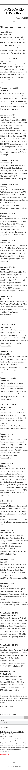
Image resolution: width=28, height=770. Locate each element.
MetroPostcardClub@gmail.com (13, 50)
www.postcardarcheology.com (11, 455)
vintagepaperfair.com (7, 551)
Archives (2, 720)
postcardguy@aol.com (19, 484)
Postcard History (14, 11)
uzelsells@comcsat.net (8, 634)
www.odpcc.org (12, 636)
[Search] (26, 717)
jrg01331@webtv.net (7, 578)
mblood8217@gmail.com (9, 687)
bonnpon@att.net (6, 490)
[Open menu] (14, 21)
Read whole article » (5, 754)
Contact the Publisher (4, 708)
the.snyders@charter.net (8, 80)
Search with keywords (8, 714)
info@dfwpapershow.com (9, 205)
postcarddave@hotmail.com (10, 130)
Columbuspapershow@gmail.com (12, 258)
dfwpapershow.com (7, 208)
